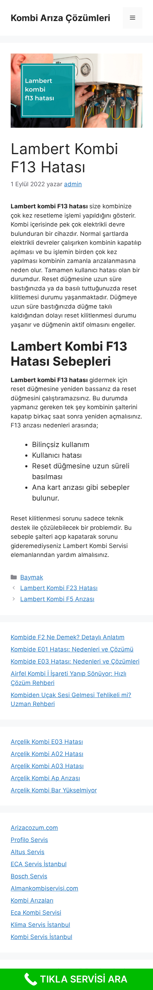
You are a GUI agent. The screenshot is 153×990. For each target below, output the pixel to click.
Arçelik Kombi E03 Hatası (47, 741)
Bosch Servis (29, 876)
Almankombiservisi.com (44, 888)
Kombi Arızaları (32, 900)
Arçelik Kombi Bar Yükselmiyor (54, 790)
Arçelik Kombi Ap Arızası (45, 778)
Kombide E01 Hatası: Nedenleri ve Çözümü (72, 649)
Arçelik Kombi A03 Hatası (47, 766)
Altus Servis (27, 852)
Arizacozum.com (34, 827)
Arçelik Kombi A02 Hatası (47, 753)
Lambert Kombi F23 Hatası (58, 588)
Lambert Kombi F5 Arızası (57, 599)
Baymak (31, 577)
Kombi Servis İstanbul (41, 936)
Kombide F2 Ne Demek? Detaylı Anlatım (68, 637)
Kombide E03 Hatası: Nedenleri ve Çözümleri (75, 661)
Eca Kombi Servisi (36, 912)
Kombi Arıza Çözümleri (60, 17)
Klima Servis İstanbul (40, 924)
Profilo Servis (29, 839)
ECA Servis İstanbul (39, 864)
